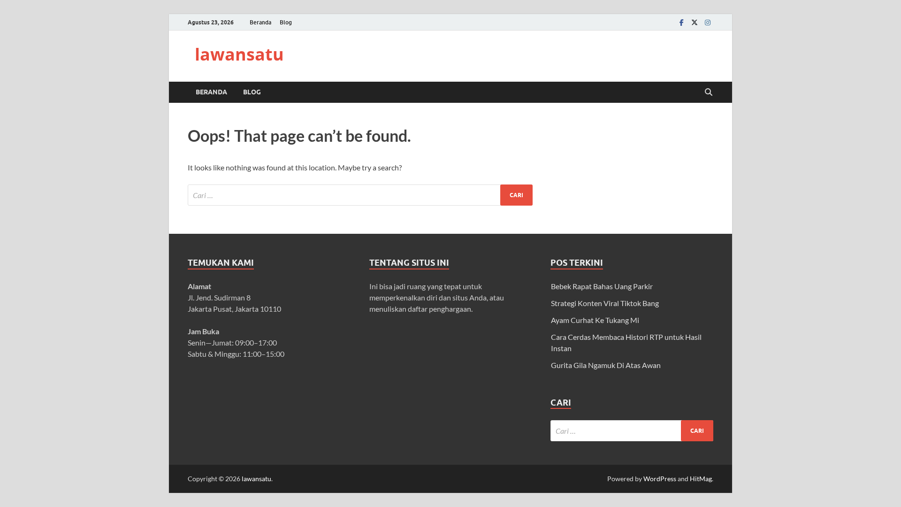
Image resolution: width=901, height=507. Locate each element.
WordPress (659, 479)
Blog (286, 22)
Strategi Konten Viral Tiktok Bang (605, 303)
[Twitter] (694, 22)
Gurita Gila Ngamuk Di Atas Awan (606, 365)
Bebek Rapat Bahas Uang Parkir (602, 286)
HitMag (701, 479)
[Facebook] (681, 22)
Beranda (260, 22)
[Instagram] (707, 22)
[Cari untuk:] (360, 195)
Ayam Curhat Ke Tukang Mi (595, 319)
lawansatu (239, 54)
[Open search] (709, 92)
